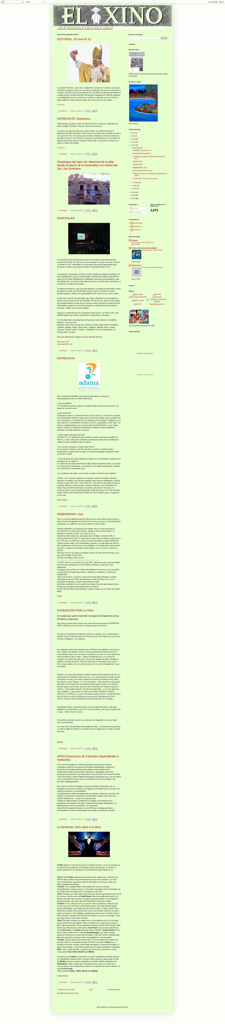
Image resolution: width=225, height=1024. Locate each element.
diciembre (136, 148)
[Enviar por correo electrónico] (86, 111)
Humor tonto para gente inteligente (144, 248)
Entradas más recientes (66, 989)
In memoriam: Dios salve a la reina (79, 827)
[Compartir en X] (91, 111)
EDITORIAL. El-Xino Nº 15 (74, 39)
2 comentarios (62, 982)
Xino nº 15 (80, 111)
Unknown (136, 230)
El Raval (135, 240)
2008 (133, 195)
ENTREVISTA (66, 358)
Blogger (125, 1007)
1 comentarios (62, 154)
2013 (133, 136)
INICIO (61, 28)
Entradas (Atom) (73, 993)
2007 (133, 198)
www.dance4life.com (65, 344)
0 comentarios (62, 210)
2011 (133, 142)
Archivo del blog (74, 28)
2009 (133, 192)
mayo (135, 185)
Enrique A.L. (137, 226)
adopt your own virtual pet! (145, 374)
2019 (133, 133)
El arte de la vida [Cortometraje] (152, 267)
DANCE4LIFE (66, 218)
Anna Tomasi (138, 223)
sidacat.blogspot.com (157, 304)
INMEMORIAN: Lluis (70, 514)
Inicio (91, 989)
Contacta (107, 28)
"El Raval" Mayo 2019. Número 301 (143, 242)
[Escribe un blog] (89, 111)
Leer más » (61, 105)
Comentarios (136, 212)
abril (134, 188)
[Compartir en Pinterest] (96, 111)
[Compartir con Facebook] (93, 111)
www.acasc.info (63, 342)
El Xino (87, 28)
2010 (133, 145)
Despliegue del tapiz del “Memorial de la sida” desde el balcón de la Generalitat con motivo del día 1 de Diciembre (87, 165)
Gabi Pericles (136, 265)
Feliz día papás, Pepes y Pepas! (152, 250)
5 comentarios (62, 111)
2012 (133, 139)
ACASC (96, 28)
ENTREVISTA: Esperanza (73, 118)
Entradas (135, 208)
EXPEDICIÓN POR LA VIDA (75, 610)
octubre (136, 182)
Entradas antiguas (113, 989)
